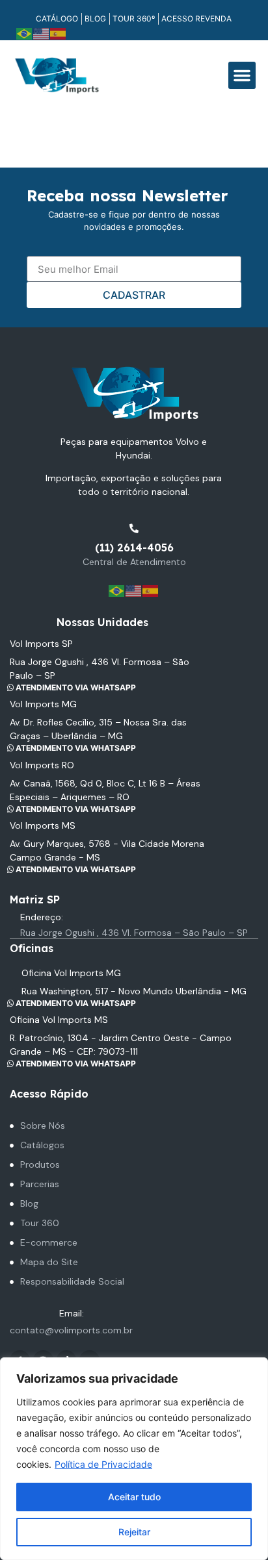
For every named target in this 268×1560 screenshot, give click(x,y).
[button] (242, 75)
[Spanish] (58, 32)
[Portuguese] (24, 32)
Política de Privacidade (103, 1464)
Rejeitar (134, 1531)
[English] (41, 32)
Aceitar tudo (134, 1496)
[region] (134, 1458)
